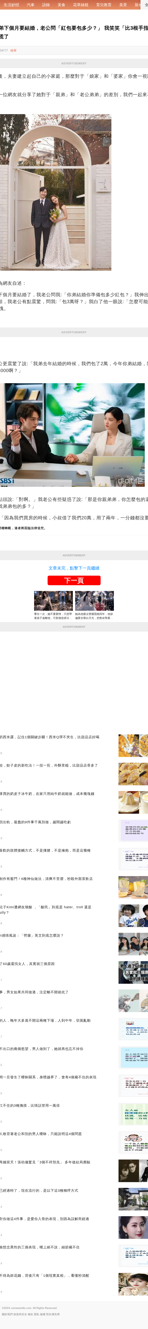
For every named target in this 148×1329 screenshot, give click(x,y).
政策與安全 (20, 1314)
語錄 (46, 5)
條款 (30, 1314)
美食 (61, 5)
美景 (123, 5)
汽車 (30, 5)
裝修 (138, 5)
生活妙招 (11, 5)
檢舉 (13, 50)
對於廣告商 (53, 1314)
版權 (42, 1314)
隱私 (36, 1314)
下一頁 (74, 580)
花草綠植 (80, 5)
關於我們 (7, 1314)
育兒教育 (104, 5)
